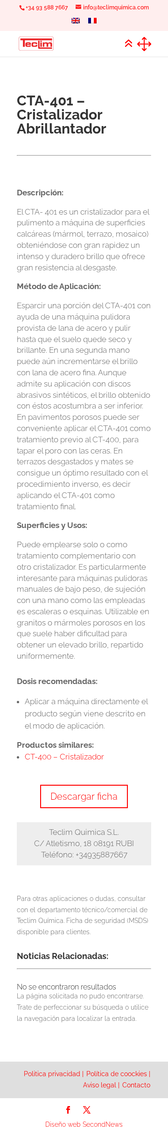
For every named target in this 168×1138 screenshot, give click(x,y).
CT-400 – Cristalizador (64, 756)
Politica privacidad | (54, 1074)
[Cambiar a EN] (75, 23)
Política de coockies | (118, 1074)
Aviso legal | (101, 1085)
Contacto (136, 1085)
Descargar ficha (84, 796)
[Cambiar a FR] (92, 23)
